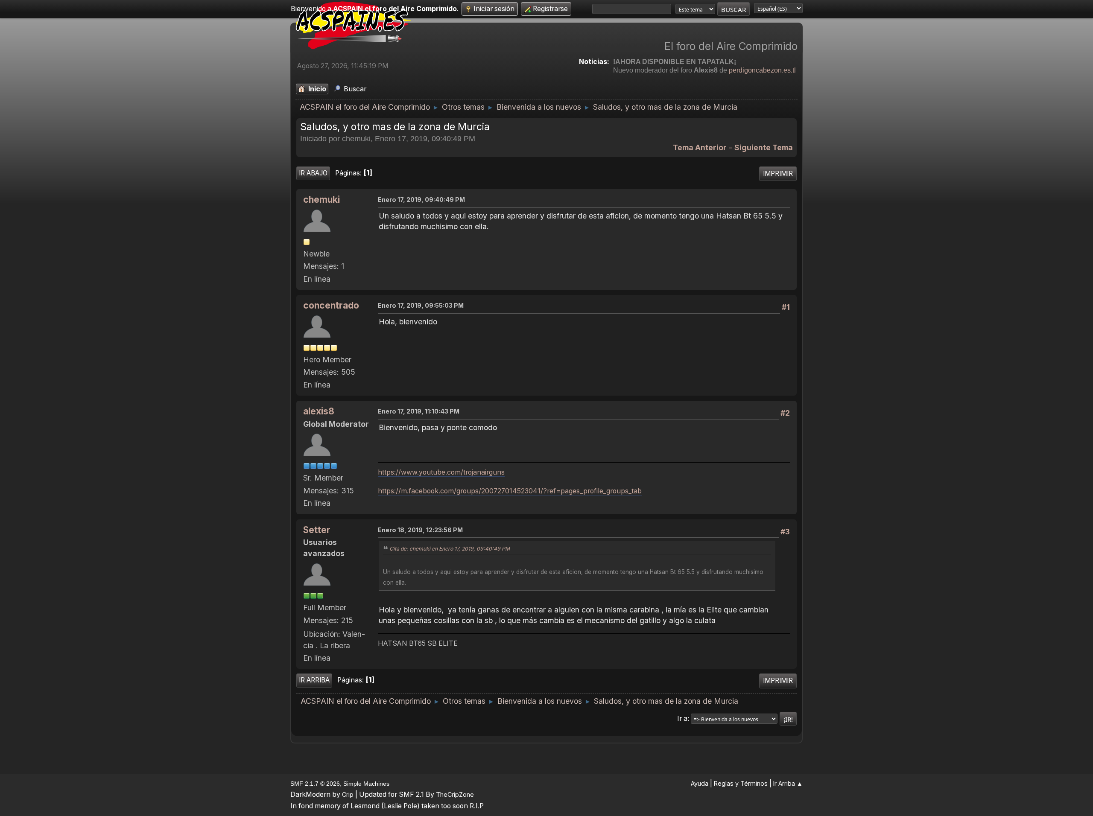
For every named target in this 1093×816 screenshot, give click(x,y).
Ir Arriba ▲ (788, 783)
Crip (348, 794)
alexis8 (318, 411)
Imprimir (778, 173)
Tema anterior (700, 147)
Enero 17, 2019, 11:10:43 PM (418, 411)
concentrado (331, 305)
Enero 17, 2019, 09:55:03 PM (421, 305)
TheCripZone (455, 794)
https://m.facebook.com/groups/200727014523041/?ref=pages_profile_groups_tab (510, 491)
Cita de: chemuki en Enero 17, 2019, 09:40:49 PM (449, 548)
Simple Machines (366, 783)
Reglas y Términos (741, 783)
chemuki (321, 199)
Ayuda (699, 783)
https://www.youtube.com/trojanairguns (441, 472)
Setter (316, 530)
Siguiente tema (763, 147)
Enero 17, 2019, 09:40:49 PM (421, 199)
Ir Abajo (313, 173)
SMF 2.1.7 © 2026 (315, 783)
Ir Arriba (314, 680)
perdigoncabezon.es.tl (762, 70)
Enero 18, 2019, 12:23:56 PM (420, 529)
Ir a (682, 718)
